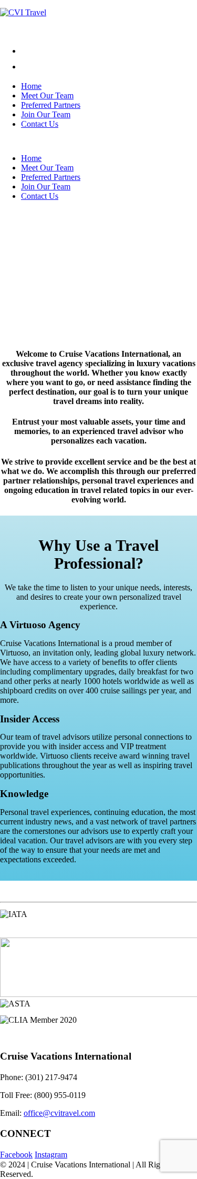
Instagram (51, 1154)
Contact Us (39, 123)
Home (31, 86)
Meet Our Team (47, 95)
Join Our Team (45, 114)
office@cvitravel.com (59, 1113)
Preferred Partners (50, 104)
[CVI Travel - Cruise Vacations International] (23, 12)
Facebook (16, 1154)
